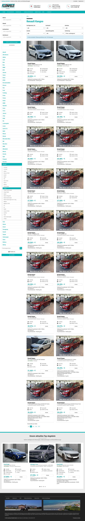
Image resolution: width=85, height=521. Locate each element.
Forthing (5, 93)
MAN (4, 131)
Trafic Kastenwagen (7, 216)
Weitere (4, 242)
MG (3, 141)
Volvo (4, 239)
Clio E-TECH (6, 180)
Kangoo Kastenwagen (8, 190)
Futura (4, 98)
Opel (4, 156)
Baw (4, 65)
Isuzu (4, 108)
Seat (4, 221)
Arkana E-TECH (6, 173)
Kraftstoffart (6, 29)
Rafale (5, 209)
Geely (4, 100)
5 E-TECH (5, 169)
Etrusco (4, 85)
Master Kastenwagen (8, 197)
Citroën (4, 72)
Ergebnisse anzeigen (12, 42)
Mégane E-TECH (7, 203)
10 (28, 426)
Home (4, 12)
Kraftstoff (48, 25)
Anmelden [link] (12, 254)
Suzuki (4, 232)
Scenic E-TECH (6, 211)
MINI (4, 146)
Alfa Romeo (5, 54)
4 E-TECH (5, 167)
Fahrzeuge (18, 12)
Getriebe (67, 25)
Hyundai (5, 105)
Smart (4, 227)
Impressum (14, 498)
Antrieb (28, 30)
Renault (4, 164)
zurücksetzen (12, 45)
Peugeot (5, 159)
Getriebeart (5, 35)
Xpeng (4, 244)
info (27, 16)
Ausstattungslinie (50, 30)
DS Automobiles (6, 82)
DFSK (4, 80)
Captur (5, 176)
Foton (4, 95)
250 (39, 426)
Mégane (5, 201)
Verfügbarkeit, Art (31, 25)
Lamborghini (6, 123)
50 (33, 426)
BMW (4, 67)
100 (36, 426)
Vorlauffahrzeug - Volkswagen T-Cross (15, 463)
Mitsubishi (5, 149)
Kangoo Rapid (6, 192)
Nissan (4, 151)
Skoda (4, 224)
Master (5, 194)
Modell (4, 23)
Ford (4, 90)
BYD (4, 70)
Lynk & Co (5, 128)
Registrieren (80, 1)
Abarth (4, 52)
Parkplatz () (12, 251)
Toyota (4, 234)
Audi (4, 59)
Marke (4, 17)
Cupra (4, 75)
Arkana (5, 171)
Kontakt (49, 12)
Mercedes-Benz (6, 138)
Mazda (4, 136)
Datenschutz (36, 498)
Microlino (5, 144)
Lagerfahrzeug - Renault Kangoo (40, 357)
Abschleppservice (28, 12)
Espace (5, 182)
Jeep (4, 115)
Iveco (4, 110)
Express (5, 184)
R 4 (4, 205)
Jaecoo (4, 113)
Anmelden (75, 1)
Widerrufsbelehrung (28, 498)
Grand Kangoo (6, 186)
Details (46, 76)
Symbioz (5, 212)
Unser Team (38, 12)
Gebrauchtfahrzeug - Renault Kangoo (40, 61)
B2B (43, 12)
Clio (4, 178)
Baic (4, 62)
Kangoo (5, 188)
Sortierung (67, 30)
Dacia (4, 77)
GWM (4, 103)
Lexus (4, 126)
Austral (5, 175)
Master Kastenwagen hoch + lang (10, 199)
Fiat (3, 87)
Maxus (4, 133)
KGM (4, 118)
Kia (3, 121)
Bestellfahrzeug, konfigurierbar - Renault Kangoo (40, 104)
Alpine (4, 57)
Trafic (5, 214)
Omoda (4, 154)
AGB (20, 498)
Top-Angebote (10, 12)
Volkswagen (5, 237)
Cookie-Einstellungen (46, 498)
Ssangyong (5, 229)
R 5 (4, 207)
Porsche (5, 161)
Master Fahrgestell (7, 195)
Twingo (5, 218)
